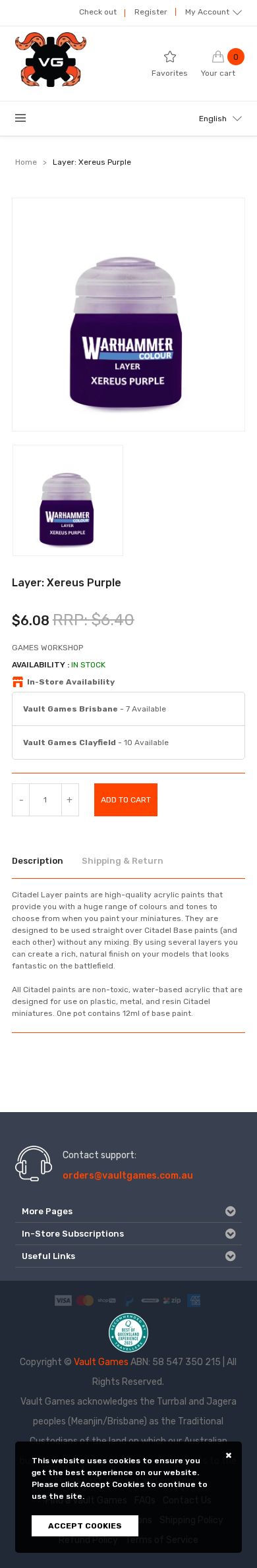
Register (150, 11)
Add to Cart (126, 799)
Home (26, 162)
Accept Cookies (85, 1525)
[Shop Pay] (107, 1300)
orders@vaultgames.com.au (128, 1175)
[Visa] (63, 1300)
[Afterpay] (150, 1300)
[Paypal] (128, 1300)
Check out (98, 11)
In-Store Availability (71, 681)
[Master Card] (85, 1300)
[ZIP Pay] (172, 1300)
